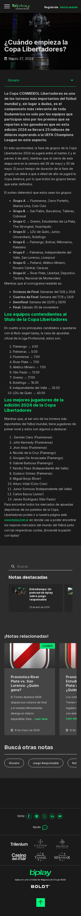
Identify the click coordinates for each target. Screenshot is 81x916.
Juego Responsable (46, 763)
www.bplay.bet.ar (16, 520)
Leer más (41, 719)
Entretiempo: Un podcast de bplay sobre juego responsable (41, 594)
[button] (72, 80)
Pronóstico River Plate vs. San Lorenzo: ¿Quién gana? (25, 683)
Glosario (14, 763)
